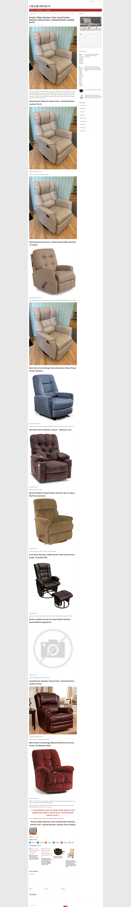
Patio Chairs (82, 127)
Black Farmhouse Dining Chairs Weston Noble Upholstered (49, 818)
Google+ (49, 842)
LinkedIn (57, 842)
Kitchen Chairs (83, 118)
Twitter (34, 842)
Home (30, 13)
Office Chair (82, 124)
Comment (31, 874)
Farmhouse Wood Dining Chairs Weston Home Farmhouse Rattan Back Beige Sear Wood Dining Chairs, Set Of (93, 68)
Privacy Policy (39, 10)
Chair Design (34, 905)
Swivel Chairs (83, 130)
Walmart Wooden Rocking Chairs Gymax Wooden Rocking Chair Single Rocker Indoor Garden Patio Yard (93, 96)
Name (31, 889)
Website (63, 889)
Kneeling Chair (83, 121)
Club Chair (82, 111)
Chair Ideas (34, 13)
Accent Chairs (83, 105)
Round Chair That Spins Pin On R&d (93, 89)
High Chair (82, 115)
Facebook (41, 842)
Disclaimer (47, 10)
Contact (32, 10)
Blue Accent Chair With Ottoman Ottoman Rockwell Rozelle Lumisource (92, 56)
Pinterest (65, 842)
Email (72, 842)
